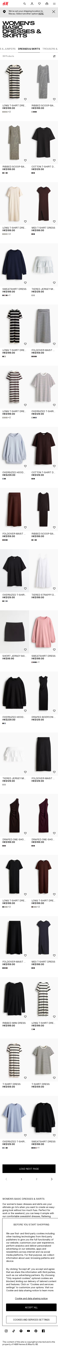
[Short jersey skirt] (14, 631)
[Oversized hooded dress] (14, 448)
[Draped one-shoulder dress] (14, 815)
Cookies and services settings (31, 1319)
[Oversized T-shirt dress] (14, 570)
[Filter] (54, 56)
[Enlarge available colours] (34, 112)
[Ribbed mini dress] (14, 998)
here (41, 14)
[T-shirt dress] (14, 1060)
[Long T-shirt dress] (14, 81)
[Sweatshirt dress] (14, 264)
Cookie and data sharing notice (31, 1298)
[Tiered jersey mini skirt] (14, 754)
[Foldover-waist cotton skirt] (14, 509)
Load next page (29, 1168)
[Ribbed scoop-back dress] (14, 142)
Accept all (31, 1307)
